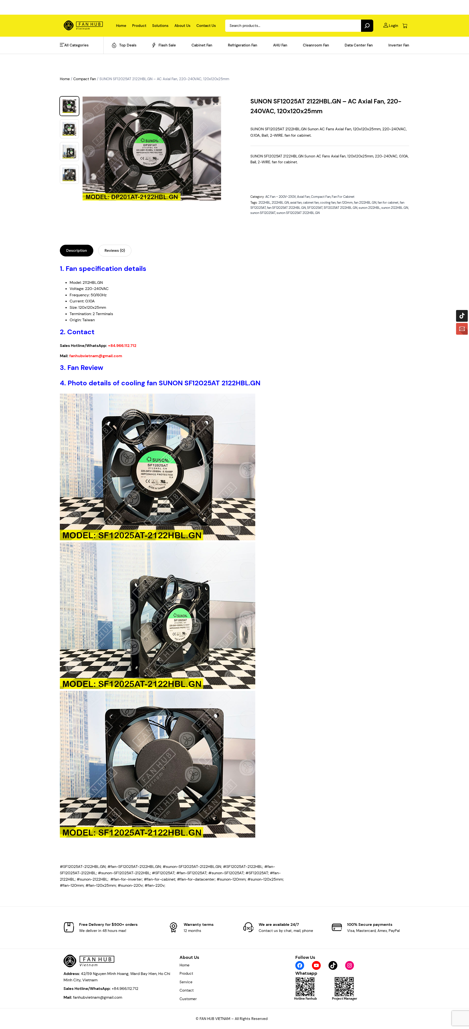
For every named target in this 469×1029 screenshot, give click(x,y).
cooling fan (328, 202)
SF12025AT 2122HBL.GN (340, 208)
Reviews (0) (115, 250)
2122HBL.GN (280, 202)
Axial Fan (303, 197)
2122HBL (264, 202)
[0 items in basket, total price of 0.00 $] (405, 25)
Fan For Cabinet (343, 197)
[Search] (367, 26)
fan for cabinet (388, 202)
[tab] (76, 250)
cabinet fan (311, 202)
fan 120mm (345, 202)
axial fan (296, 202)
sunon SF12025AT (262, 213)
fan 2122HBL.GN (365, 202)
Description (76, 250)
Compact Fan (84, 79)
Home (65, 79)
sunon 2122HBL (369, 208)
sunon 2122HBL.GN (394, 208)
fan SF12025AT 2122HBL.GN (286, 208)
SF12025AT (314, 208)
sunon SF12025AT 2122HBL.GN (298, 213)
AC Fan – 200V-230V (280, 197)
